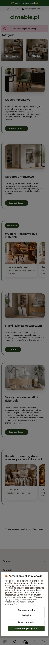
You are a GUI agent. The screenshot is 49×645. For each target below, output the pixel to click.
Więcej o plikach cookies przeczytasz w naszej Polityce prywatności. (20, 601)
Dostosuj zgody (26, 622)
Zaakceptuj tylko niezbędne (26, 613)
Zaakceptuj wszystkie (26, 628)
